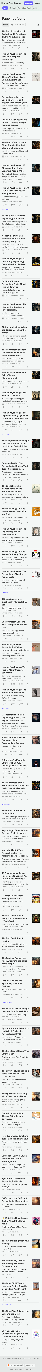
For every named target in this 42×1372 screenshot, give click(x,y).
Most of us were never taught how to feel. (14, 1247)
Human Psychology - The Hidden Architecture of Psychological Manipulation (14, 307)
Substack (11, 1369)
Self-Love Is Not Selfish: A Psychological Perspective (15, 1199)
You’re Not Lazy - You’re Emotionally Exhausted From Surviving (13, 1263)
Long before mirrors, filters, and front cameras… (15, 152)
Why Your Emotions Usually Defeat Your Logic (13, 696)
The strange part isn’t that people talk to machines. (15, 129)
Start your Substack (16, 1365)
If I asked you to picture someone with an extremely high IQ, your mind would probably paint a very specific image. (15, 817)
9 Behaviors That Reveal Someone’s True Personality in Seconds (13, 740)
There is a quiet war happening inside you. (14, 1185)
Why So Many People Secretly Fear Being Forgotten (14, 581)
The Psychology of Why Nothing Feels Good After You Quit (14, 511)
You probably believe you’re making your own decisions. (13, 268)
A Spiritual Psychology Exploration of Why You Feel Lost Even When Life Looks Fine (15, 1318)
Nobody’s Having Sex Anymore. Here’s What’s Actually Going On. (13, 239)
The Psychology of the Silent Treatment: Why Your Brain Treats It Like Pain (15, 786)
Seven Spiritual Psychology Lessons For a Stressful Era (15, 1010)
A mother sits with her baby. (13, 62)
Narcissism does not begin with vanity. (14, 990)
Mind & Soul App (24, 8)
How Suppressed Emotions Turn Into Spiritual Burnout (15, 1137)
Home (5, 8)
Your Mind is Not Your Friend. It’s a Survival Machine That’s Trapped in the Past (15, 853)
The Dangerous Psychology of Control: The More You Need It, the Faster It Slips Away (15, 443)
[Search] (37, 24)
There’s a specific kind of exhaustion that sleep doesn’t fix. (15, 883)
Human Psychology (15, 45)
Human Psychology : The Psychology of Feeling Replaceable (14, 574)
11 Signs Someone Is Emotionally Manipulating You (14, 602)
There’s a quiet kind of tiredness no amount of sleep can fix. (14, 1270)
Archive (35, 8)
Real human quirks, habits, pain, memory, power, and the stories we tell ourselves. (15, 84)
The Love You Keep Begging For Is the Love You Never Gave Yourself (15, 1074)
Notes (12, 8)
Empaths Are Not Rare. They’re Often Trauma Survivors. (13, 1116)
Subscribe (28, 3)
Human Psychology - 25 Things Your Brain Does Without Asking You (13, 77)
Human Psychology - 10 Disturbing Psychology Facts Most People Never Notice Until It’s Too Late (14, 261)
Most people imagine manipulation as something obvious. (13, 314)
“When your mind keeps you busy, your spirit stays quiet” (13, 1165)
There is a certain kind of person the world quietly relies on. (15, 925)
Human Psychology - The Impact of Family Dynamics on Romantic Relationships (15, 416)
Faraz (9, 1274)
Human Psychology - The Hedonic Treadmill (14, 394)
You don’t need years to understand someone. (11, 747)
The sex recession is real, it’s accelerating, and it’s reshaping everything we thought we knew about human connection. (15, 245)
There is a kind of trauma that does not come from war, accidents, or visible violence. (14, 1038)
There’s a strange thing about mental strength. (13, 770)
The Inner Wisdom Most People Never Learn (14, 1228)
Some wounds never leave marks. (15, 381)
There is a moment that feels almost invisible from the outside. (15, 792)
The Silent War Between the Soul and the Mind (15, 1312)
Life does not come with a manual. (12, 902)
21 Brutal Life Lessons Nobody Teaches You (12, 897)
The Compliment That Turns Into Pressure (15, 1058)
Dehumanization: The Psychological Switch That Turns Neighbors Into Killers (15, 466)
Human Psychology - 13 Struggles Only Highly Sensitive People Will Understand (13, 168)
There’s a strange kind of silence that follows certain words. (15, 837)
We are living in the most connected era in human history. (15, 495)
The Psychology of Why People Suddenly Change (14, 552)
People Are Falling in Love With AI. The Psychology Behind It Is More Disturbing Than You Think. (15, 123)
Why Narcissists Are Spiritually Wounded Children (12, 984)
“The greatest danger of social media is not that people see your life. (15, 337)
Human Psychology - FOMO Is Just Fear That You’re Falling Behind (15, 191)
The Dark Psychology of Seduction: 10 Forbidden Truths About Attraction (14, 34)
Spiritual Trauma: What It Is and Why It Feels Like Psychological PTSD (15, 1031)
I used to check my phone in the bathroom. (15, 197)
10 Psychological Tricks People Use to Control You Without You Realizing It (14, 876)
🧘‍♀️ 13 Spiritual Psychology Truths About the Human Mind (15, 1221)
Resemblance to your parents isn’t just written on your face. (14, 422)
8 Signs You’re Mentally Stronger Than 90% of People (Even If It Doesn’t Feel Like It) (14, 763)
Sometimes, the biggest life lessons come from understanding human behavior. (15, 631)
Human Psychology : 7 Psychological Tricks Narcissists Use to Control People (15, 647)
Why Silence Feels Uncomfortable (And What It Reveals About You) (15, 1334)
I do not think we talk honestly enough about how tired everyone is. (14, 1015)
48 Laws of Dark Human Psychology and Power (13, 217)
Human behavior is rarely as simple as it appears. (13, 291)
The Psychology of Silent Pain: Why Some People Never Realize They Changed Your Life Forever (15, 353)
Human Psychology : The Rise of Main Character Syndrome (14, 670)
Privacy (24, 1359)
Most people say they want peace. (12, 1340)
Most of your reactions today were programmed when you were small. (13, 1293)
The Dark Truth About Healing (12, 939)
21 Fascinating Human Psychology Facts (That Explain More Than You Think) (13, 718)
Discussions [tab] (19, 25)
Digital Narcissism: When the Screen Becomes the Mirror (14, 330)
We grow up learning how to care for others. (15, 1205)
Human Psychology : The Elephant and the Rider (14, 691)
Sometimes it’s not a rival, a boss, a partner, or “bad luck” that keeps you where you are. (15, 107)
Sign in (37, 3)
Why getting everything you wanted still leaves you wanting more (14, 399)
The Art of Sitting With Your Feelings (15, 1242)
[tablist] (14, 24)
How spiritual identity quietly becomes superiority (13, 1100)
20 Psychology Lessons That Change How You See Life (15, 625)
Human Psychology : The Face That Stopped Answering (14, 57)
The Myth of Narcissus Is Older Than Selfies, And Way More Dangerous (14, 145)
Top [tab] (11, 25)
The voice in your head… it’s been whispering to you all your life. (15, 860)
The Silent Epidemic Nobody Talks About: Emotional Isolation (12, 489)
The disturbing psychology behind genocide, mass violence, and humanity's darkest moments (15, 473)
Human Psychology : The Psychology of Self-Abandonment (14, 532)
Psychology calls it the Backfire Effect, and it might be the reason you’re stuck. (15, 100)
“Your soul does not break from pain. (14, 1143)
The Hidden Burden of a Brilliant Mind (13, 812)
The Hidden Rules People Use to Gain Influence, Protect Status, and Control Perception (14, 222)
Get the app (30, 1365)
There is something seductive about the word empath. (13, 1123)
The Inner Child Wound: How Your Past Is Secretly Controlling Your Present (14, 1286)
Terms (29, 1359)
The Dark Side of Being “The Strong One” (15, 1052)
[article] (21, 40)
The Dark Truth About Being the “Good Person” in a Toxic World (15, 918)
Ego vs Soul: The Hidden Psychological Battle (13, 1179)
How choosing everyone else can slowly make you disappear (15, 538)
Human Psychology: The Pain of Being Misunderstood (14, 375)
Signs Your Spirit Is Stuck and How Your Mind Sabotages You (14, 1159)
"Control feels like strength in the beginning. (15, 450)
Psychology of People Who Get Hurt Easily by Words (15, 831)
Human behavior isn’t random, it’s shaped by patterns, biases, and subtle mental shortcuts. (14, 724)
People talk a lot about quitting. (14, 517)
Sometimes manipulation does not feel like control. (14, 609)
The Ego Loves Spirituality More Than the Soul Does (14, 1094)
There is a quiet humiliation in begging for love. (14, 1080)
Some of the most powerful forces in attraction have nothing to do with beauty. (15, 41)
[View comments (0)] (12, 48)
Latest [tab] (5, 25)
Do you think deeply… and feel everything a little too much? (14, 175)
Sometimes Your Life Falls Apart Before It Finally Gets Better (14, 945)
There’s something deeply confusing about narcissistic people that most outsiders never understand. (15, 654)
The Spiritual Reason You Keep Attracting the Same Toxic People (14, 961)
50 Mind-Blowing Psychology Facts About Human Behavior (14, 284)
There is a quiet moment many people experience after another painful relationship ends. (15, 968)
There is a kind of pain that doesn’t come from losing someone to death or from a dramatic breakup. (13, 359)
